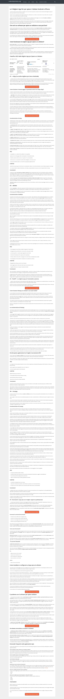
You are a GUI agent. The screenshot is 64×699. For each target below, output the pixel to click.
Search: (38, 59)
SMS (29, 1)
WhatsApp (46, 667)
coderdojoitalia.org (15, 1)
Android (33, 1)
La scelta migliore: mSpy (20, 61)
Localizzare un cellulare (43, 1)
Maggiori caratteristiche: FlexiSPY (31, 62)
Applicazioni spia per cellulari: (12, 63)
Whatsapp (25, 1)
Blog (36, 1)
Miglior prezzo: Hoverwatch (45, 61)
